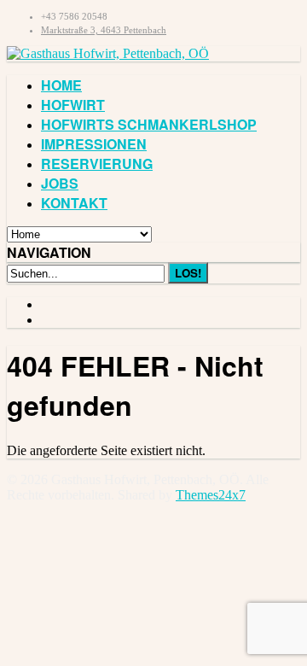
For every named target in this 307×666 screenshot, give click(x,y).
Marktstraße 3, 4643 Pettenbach (103, 30)
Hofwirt (73, 104)
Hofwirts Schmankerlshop (149, 124)
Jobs (59, 183)
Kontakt (74, 203)
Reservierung (97, 163)
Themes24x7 (211, 495)
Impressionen (94, 144)
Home (61, 85)
